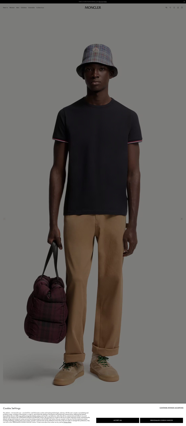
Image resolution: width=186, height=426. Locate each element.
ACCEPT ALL (118, 420)
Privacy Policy (67, 422)
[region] (93, 415)
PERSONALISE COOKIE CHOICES (161, 420)
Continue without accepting (171, 408)
